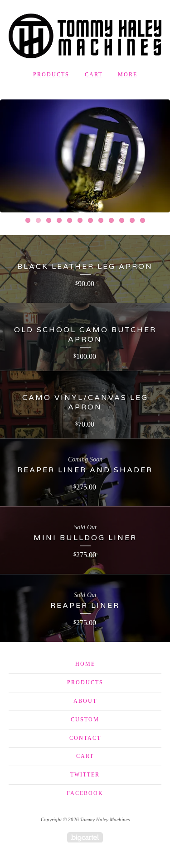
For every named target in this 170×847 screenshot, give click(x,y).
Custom (85, 719)
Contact (85, 738)
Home (85, 664)
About (85, 701)
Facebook (85, 793)
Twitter (85, 775)
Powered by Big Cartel (85, 837)
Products (51, 74)
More (127, 74)
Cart (93, 74)
